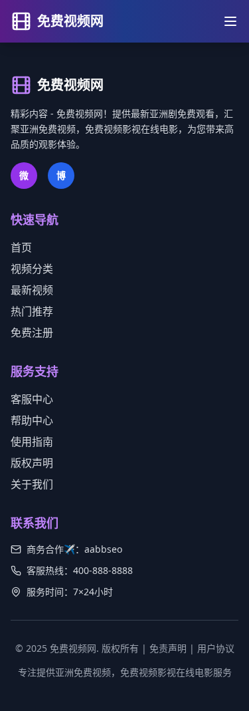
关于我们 (32, 484)
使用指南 (32, 441)
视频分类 (32, 268)
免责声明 (168, 648)
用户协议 (215, 648)
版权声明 (32, 463)
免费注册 (32, 332)
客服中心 (32, 399)
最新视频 (32, 290)
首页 (21, 247)
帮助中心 (32, 420)
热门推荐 (32, 311)
